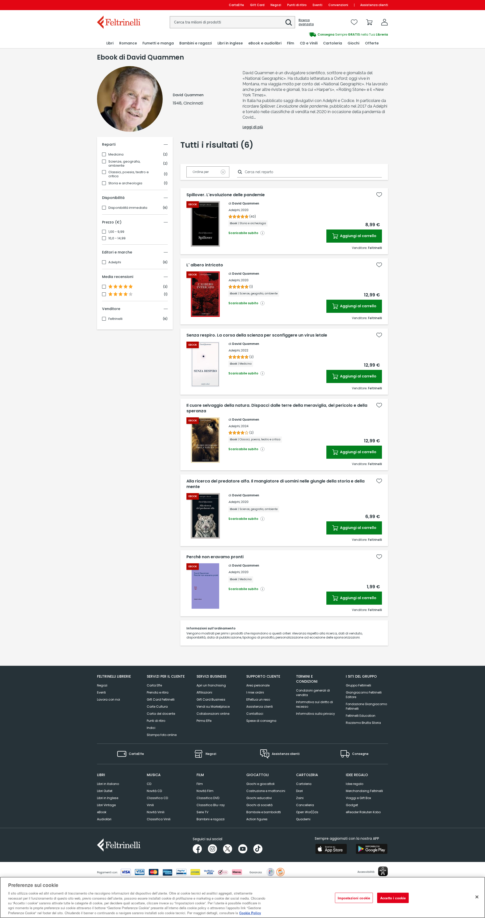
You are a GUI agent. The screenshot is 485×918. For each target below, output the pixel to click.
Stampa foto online (162, 735)
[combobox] (232, 22)
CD (149, 784)
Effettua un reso (258, 699)
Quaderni (303, 819)
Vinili (150, 805)
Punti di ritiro (297, 5)
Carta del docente (161, 713)
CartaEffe (236, 5)
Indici (151, 728)
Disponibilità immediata (127, 208)
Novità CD (154, 791)
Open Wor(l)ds (307, 812)
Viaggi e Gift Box (358, 798)
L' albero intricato (204, 265)
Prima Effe (204, 721)
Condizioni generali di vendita (313, 692)
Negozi (276, 5)
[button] (288, 22)
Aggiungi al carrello (357, 235)
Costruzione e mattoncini (265, 791)
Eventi (317, 5)
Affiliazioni (204, 692)
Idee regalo (354, 784)
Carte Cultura (157, 706)
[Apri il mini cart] (369, 22)
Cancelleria (305, 805)
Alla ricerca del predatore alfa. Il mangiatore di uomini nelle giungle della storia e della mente (275, 484)
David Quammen (245, 203)
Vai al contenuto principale (118, 5)
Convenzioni (338, 5)
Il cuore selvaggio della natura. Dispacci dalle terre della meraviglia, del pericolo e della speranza (276, 408)
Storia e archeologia (125, 183)
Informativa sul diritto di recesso (314, 704)
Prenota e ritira (157, 692)
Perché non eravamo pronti (215, 557)
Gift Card (257, 5)
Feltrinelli (115, 319)
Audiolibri (104, 819)
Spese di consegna (261, 721)
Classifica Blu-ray (211, 805)
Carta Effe (154, 685)
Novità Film (205, 791)
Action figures (257, 819)
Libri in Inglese (107, 798)
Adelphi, (234, 210)
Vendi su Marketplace (213, 706)
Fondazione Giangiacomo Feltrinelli (366, 706)
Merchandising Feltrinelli (364, 791)
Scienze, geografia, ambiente (124, 164)
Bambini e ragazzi (211, 819)
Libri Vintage (106, 805)
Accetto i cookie (393, 897)
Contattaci (254, 713)
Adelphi (114, 262)
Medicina (116, 154)
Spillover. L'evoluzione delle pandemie (225, 195)
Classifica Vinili (159, 819)
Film (200, 784)
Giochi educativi (259, 798)
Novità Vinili (155, 812)
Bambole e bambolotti (263, 812)
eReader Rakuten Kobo (363, 812)
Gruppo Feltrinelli (358, 685)
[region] (242, 897)
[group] (315, 34)
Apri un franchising (211, 685)
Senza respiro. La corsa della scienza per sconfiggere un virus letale (256, 335)
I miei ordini (255, 692)
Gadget (352, 805)
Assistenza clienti (374, 5)
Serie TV (202, 812)
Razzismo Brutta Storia (363, 723)
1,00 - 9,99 (116, 232)
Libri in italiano (108, 784)
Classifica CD (157, 798)
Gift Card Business (211, 699)
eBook (101, 812)
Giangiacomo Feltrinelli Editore (364, 694)
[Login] (384, 22)
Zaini (300, 798)
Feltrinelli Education (360, 715)
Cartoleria (303, 784)
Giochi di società (259, 805)
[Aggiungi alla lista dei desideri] (379, 195)
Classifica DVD (208, 798)
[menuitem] (110, 43)
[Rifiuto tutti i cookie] (476, 896)
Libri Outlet (104, 791)
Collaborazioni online (213, 713)
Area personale (258, 685)
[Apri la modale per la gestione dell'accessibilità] (383, 871)
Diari (299, 791)
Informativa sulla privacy (315, 713)
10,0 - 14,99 (117, 238)
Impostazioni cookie (354, 897)
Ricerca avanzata (306, 22)
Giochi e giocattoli (260, 784)
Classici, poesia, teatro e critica (128, 174)
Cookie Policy (250, 912)
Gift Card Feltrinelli (161, 699)
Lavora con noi (108, 699)
